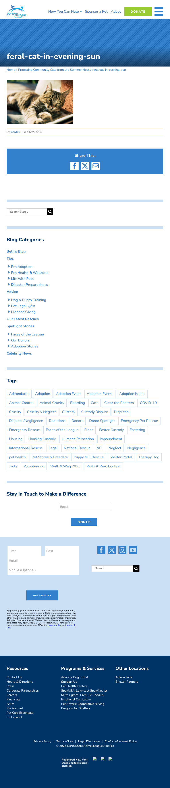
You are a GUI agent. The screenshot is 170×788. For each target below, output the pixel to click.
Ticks (13, 466)
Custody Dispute (94, 412)
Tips (10, 258)
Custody (68, 412)
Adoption (42, 393)
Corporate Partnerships (23, 690)
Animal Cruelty (52, 402)
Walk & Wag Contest (104, 466)
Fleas (88, 429)
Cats (94, 402)
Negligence (136, 448)
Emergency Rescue (24, 429)
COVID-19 (148, 402)
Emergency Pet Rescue (139, 420)
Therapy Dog (148, 457)
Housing (15, 439)
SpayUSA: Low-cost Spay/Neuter (84, 690)
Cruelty (15, 412)
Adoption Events (100, 393)
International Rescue (26, 448)
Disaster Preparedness (29, 284)
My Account (15, 708)
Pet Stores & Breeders (50, 457)
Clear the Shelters (119, 402)
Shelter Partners (127, 682)
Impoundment (111, 439)
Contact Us (14, 677)
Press (10, 686)
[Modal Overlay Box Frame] (85, 515)
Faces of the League (27, 334)
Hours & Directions (20, 682)
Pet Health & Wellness (29, 272)
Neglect (114, 448)
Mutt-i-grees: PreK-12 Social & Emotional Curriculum (82, 697)
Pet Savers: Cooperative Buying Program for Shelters (82, 706)
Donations (57, 420)
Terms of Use (64, 741)
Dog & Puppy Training (28, 300)
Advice (12, 291)
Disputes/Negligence (26, 420)
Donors (77, 420)
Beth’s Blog (16, 251)
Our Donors (20, 340)
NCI (99, 448)
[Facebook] (101, 550)
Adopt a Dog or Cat (74, 677)
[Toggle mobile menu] (159, 11)
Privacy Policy (42, 741)
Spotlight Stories (20, 326)
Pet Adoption (21, 266)
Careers (12, 695)
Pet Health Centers (74, 686)
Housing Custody (42, 439)
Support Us (69, 682)
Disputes (121, 412)
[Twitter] (112, 550)
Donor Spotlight (102, 420)
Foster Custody (111, 429)
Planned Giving (23, 312)
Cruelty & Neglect (41, 412)
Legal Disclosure (89, 741)
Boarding (77, 402)
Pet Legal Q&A (23, 306)
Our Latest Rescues (23, 319)
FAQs (10, 704)
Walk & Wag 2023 (65, 466)
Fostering (137, 429)
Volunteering (33, 466)
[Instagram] (122, 550)
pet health (17, 457)
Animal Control (21, 402)
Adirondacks (19, 393)
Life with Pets (22, 278)
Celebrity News (19, 353)
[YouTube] (133, 550)
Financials (13, 699)
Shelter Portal (121, 457)
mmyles (15, 132)
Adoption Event (68, 393)
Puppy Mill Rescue (89, 457)
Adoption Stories (24, 346)
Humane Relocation (78, 439)
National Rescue (77, 448)
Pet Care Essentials (20, 713)
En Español (14, 717)
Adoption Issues (132, 393)
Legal (53, 448)
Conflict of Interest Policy (121, 741)
